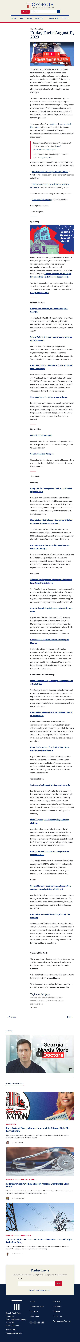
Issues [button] (13, 18)
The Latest (33, 1311)
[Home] (40, 5)
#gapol (57, 146)
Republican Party (55, 997)
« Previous (12, 1017)
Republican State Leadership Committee (46, 1001)
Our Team (56, 1311)
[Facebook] (31, 1322)
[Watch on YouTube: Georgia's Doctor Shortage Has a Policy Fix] (40, 1054)
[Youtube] (42, 1322)
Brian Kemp (42, 997)
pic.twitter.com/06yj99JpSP (44, 149)
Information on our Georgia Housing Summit (50, 171)
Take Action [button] (53, 18)
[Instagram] (38, 1322)
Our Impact (57, 1306)
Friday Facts (34, 1316)
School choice (36, 1004)
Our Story (56, 1301)
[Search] (58, 11)
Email (20, 1279)
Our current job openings (42, 199)
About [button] (65, 18)
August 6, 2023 (46, 157)
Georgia (33, 997)
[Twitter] (34, 1322)
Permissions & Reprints (61, 1321)
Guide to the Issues (36, 1306)
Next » (69, 1017)
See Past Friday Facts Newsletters (40, 1290)
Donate (32, 1301)
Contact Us (57, 1316)
